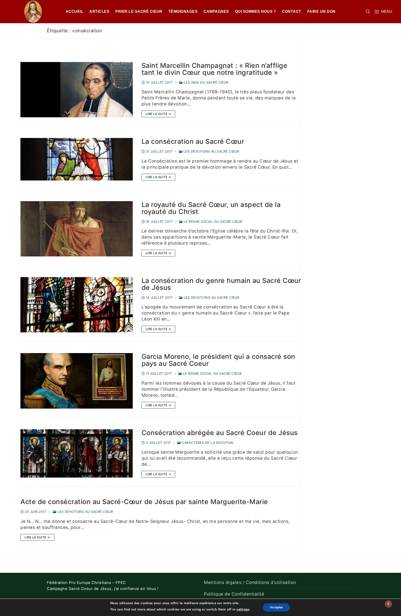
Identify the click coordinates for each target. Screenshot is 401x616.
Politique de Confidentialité (234, 594)
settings (242, 609)
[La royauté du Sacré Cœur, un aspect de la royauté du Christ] (76, 228)
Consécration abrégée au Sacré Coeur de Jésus (220, 432)
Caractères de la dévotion (207, 443)
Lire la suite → (158, 114)
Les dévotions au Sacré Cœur (210, 151)
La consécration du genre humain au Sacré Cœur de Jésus (221, 284)
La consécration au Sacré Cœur (193, 141)
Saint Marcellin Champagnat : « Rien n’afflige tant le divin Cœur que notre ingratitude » (215, 69)
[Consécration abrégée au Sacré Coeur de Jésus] (76, 453)
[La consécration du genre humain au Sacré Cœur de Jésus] (76, 304)
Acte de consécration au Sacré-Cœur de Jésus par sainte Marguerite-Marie (144, 501)
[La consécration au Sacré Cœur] (76, 159)
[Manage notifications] (388, 604)
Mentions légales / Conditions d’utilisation (250, 582)
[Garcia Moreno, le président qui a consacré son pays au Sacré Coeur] (76, 380)
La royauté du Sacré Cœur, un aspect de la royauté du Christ (211, 208)
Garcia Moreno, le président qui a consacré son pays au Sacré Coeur (218, 360)
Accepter (276, 607)
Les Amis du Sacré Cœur (206, 82)
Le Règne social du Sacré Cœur (212, 221)
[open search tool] (368, 12)
